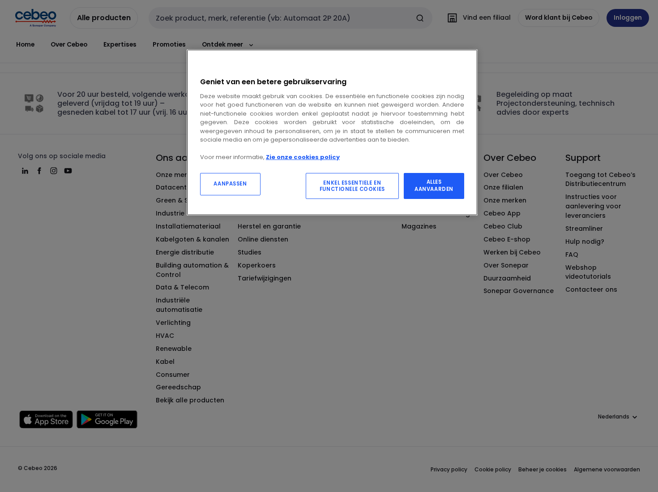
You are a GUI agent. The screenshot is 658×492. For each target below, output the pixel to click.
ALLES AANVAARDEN (433, 185)
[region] (332, 132)
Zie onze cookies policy (303, 157)
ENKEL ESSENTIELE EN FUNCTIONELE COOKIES (352, 186)
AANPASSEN (230, 183)
